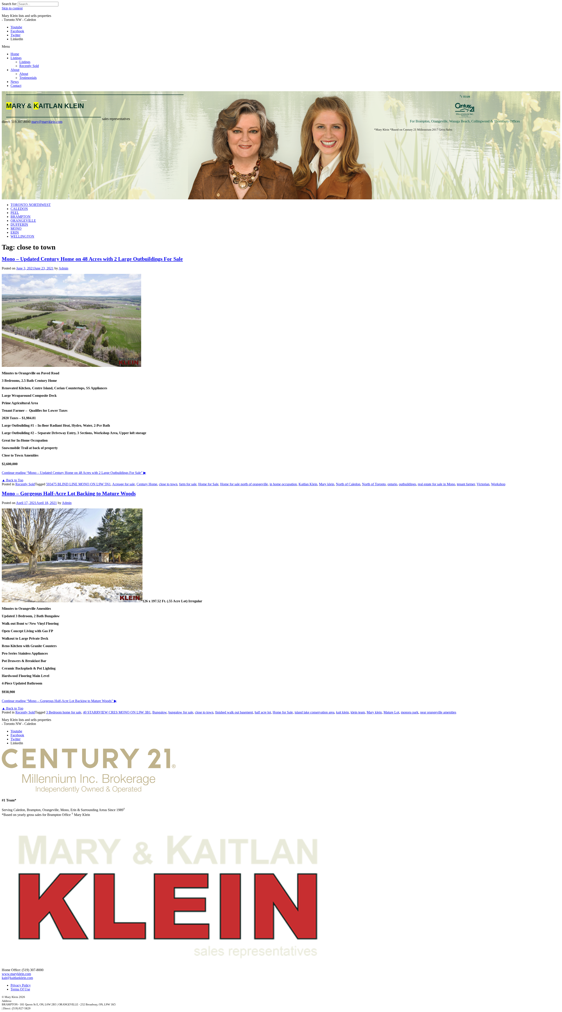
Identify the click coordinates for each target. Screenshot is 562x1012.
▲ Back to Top (12, 480)
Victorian (483, 484)
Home (15, 54)
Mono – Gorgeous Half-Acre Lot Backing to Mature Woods (69, 493)
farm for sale (187, 484)
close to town (168, 484)
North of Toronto (374, 484)
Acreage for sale (123, 484)
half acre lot (263, 712)
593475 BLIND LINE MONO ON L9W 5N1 (78, 484)
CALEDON (19, 209)
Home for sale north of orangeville (244, 484)
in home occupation (283, 484)
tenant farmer (466, 484)
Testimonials (28, 78)
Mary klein (326, 484)
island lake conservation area (314, 712)
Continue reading (74, 473)
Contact (16, 85)
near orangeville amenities (438, 712)
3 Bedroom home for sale (63, 712)
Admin (63, 268)
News (15, 82)
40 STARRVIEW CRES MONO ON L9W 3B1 (117, 712)
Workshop (498, 484)
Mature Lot (391, 712)
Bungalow (159, 712)
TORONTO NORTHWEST (31, 205)
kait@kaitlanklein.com (17, 978)
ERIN (15, 232)
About (15, 70)
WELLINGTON (22, 236)
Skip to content (12, 8)
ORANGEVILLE (23, 220)
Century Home (147, 484)
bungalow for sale (180, 712)
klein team (358, 712)
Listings (16, 58)
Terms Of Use (20, 989)
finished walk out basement (234, 712)
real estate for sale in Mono (436, 484)
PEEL (15, 213)
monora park (409, 712)
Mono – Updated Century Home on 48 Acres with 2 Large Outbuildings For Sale (92, 259)
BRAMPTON (21, 216)
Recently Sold (29, 66)
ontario (392, 484)
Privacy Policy (21, 985)
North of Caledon (348, 484)
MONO (16, 228)
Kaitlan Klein (308, 484)
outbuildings (407, 484)
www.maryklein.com (16, 974)
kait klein (342, 712)
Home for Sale (208, 484)
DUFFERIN (19, 224)
